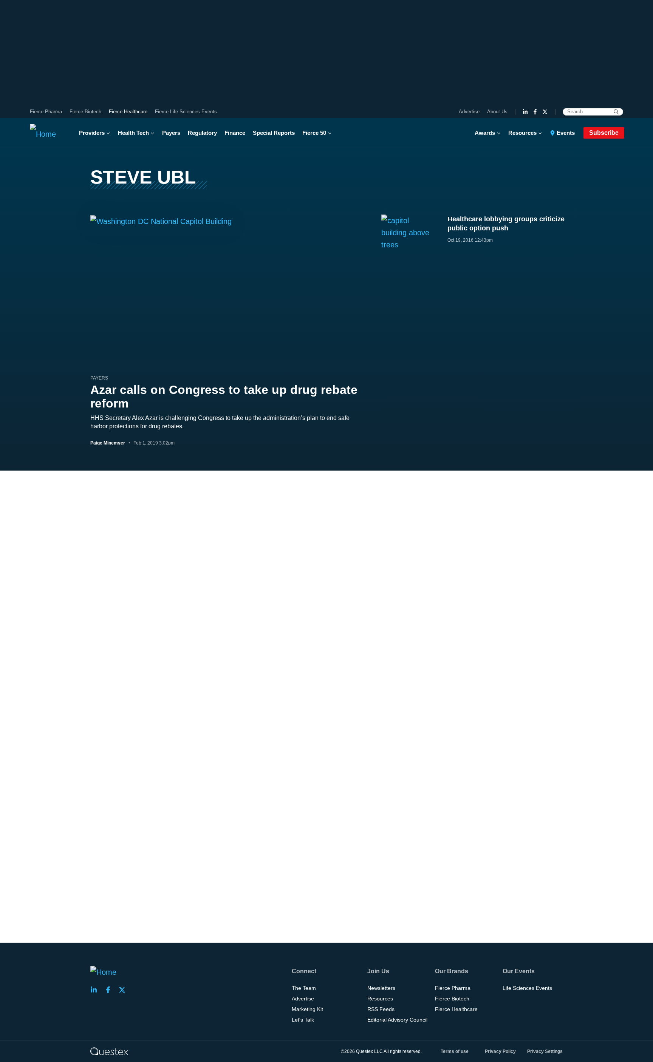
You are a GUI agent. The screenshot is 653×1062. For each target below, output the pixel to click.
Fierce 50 (314, 133)
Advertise (469, 111)
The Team (304, 988)
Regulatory (202, 133)
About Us (497, 111)
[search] (616, 112)
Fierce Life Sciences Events (186, 111)
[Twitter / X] (545, 111)
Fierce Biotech (85, 111)
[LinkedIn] (525, 111)
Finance (234, 133)
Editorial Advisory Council (397, 1020)
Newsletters (381, 988)
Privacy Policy (500, 1051)
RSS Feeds (381, 1009)
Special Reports (274, 133)
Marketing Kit (307, 1009)
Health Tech (133, 133)
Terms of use (455, 1051)
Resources (522, 133)
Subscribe (604, 133)
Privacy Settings (545, 1051)
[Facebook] (535, 111)
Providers (92, 133)
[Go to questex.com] (109, 1051)
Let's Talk (303, 1020)
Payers (171, 133)
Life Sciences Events (527, 988)
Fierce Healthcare (128, 111)
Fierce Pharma (46, 111)
